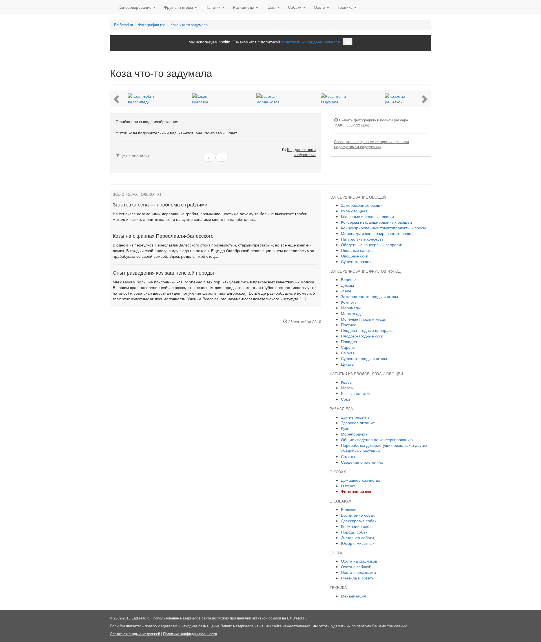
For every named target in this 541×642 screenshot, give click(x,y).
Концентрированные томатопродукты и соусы (383, 227)
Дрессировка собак (358, 520)
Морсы (347, 387)
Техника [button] (346, 7)
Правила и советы (357, 578)
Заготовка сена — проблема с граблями (160, 205)
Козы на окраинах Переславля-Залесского (163, 236)
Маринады (351, 307)
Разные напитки (356, 393)
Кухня (346, 428)
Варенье (349, 279)
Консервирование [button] (136, 7)
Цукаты (347, 364)
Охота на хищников (359, 561)
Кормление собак (357, 526)
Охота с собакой (356, 566)
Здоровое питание (358, 422)
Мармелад (351, 313)
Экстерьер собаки (357, 537)
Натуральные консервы (362, 239)
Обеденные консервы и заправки (371, 244)
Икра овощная (354, 211)
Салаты (348, 456)
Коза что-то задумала (189, 24)
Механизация (353, 596)
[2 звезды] (120, 150)
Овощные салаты (357, 250)
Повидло (349, 341)
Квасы (346, 382)
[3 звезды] (124, 150)
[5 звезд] (130, 150)
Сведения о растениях (362, 462)
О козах (348, 485)
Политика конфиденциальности (190, 633)
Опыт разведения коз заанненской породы (163, 273)
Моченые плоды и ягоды (364, 319)
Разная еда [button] (244, 7)
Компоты (349, 302)
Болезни (348, 509)
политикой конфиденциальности (311, 42)
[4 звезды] (127, 150)
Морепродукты (354, 434)
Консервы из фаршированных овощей (376, 222)
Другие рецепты (356, 417)
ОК (347, 42)
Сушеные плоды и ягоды (364, 358)
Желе (346, 291)
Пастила (348, 324)
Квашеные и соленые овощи (367, 216)
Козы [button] (272, 7)
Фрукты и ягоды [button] (179, 7)
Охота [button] (320, 7)
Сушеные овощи (356, 261)
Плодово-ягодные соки (362, 336)
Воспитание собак (357, 515)
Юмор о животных (357, 543)
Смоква (348, 353)
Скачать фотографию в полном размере (373, 120)
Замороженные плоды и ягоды (369, 296)
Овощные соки (354, 256)
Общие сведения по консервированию (377, 439)
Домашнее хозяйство (360, 480)
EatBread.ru (123, 24)
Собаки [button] (295, 7)
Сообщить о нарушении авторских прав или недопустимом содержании (371, 144)
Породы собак (354, 532)
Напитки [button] (213, 7)
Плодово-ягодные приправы (367, 330)
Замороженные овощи (362, 205)
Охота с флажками (358, 572)
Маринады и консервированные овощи (377, 233)
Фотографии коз (151, 24)
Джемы (347, 285)
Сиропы (348, 347)
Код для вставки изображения (301, 152)
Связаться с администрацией (135, 633)
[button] (117, 99)
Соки (345, 399)
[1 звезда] (117, 150)
